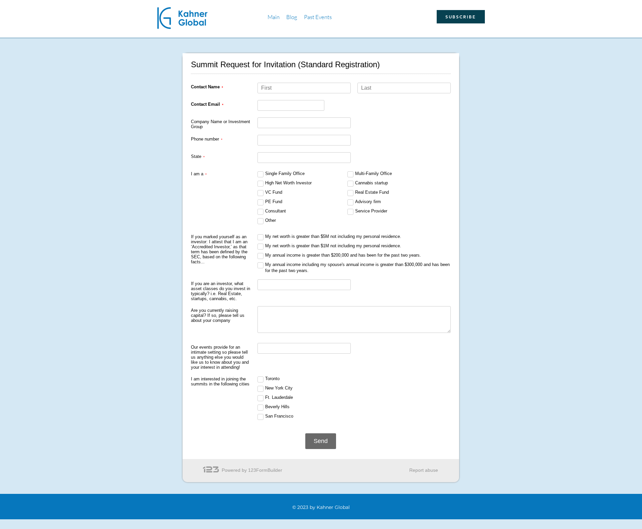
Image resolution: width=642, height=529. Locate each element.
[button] (318, 16)
